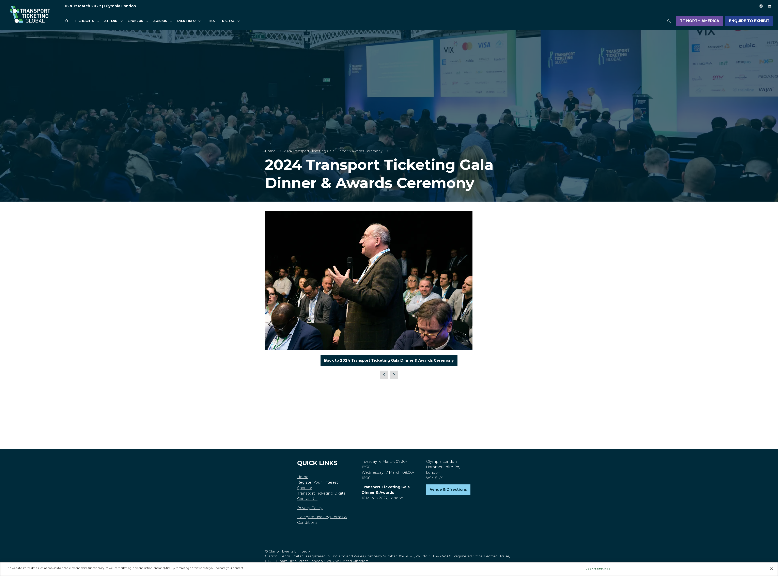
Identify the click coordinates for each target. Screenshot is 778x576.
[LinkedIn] (769, 6)
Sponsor (135, 21)
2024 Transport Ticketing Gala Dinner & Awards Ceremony (333, 151)
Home (270, 151)
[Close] (771, 568)
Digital (228, 21)
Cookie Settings (598, 568)
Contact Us (307, 499)
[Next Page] (394, 375)
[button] (669, 21)
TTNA (210, 21)
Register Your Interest (317, 482)
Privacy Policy (310, 508)
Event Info (186, 21)
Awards (160, 21)
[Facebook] (761, 6)
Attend (111, 21)
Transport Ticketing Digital (322, 493)
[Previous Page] (384, 375)
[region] (389, 569)
